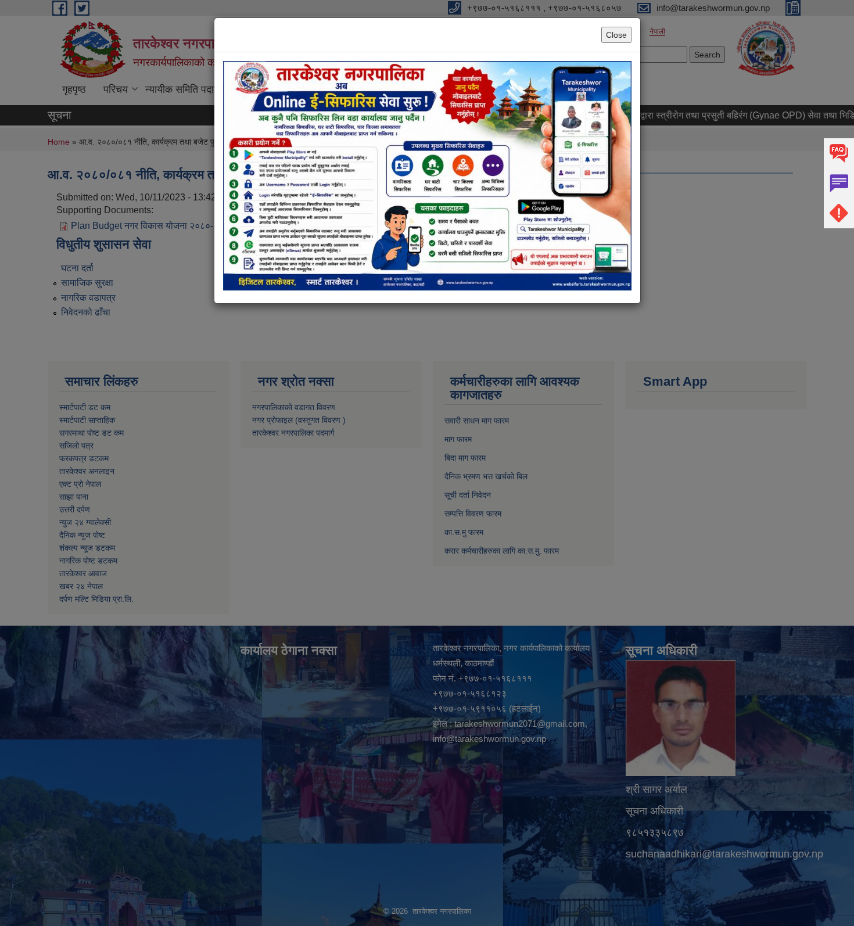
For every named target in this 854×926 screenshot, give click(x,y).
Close (616, 35)
